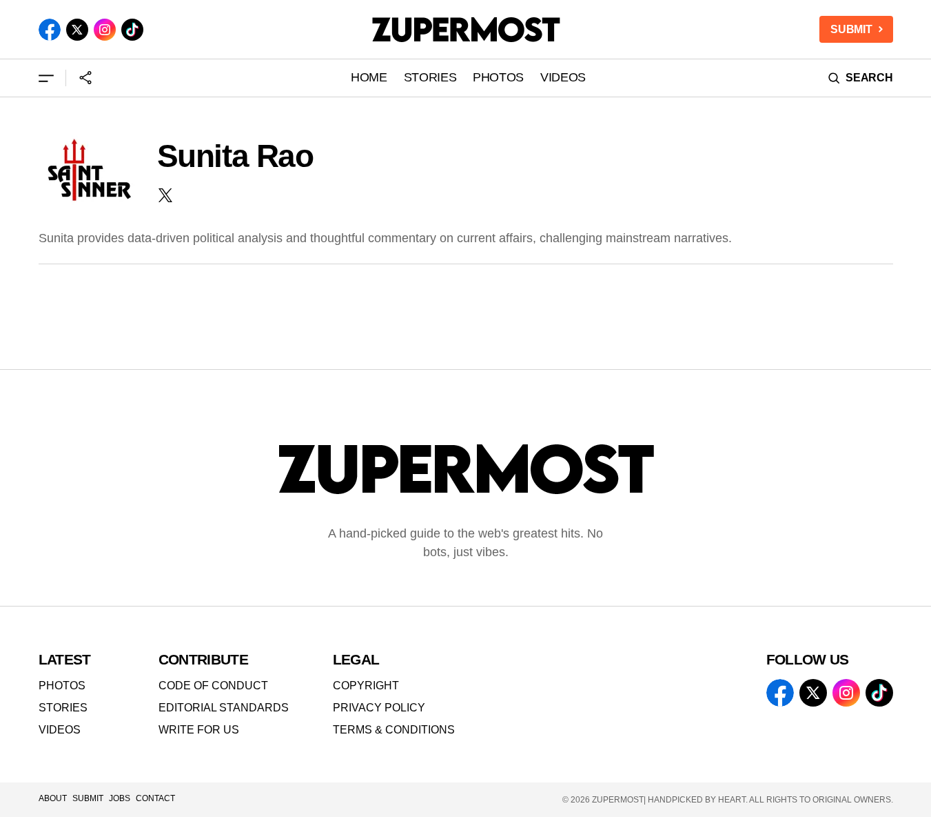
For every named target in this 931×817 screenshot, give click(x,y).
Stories (63, 707)
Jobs (119, 798)
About (53, 798)
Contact (155, 798)
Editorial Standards (223, 707)
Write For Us (198, 730)
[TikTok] (132, 29)
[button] (46, 78)
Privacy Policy (379, 707)
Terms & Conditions (394, 730)
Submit (87, 798)
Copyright (366, 685)
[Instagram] (105, 29)
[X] (77, 29)
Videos (60, 730)
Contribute (203, 659)
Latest (65, 659)
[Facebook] (49, 29)
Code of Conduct (213, 685)
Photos (62, 685)
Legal (356, 659)
